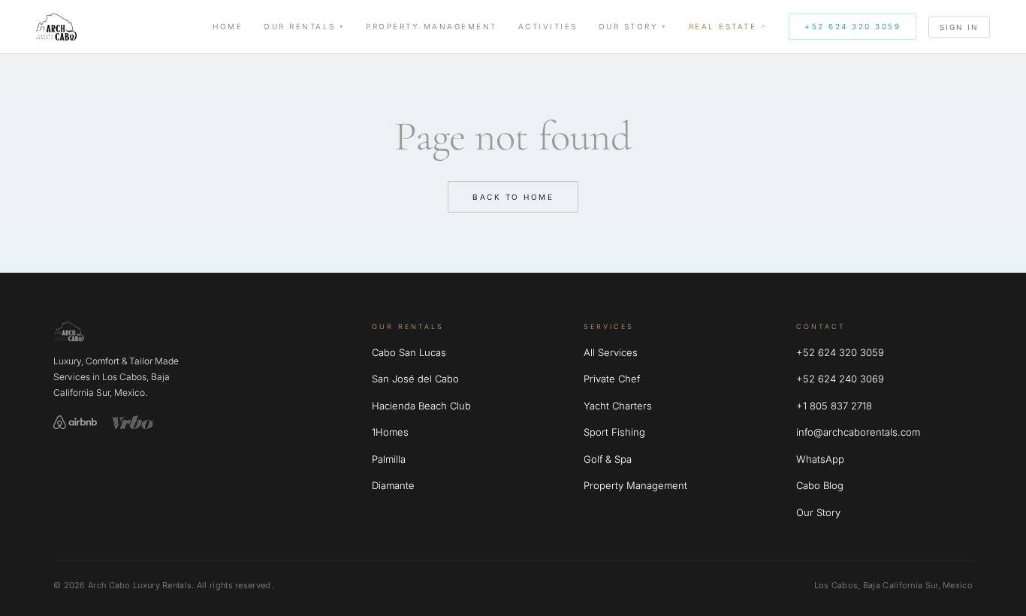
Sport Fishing (614, 432)
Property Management (431, 26)
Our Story (629, 26)
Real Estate (723, 26)
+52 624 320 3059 (852, 26)
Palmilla (389, 459)
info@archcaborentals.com (858, 432)
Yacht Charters (618, 406)
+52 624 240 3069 (840, 379)
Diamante (393, 485)
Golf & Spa (608, 459)
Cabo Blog (819, 485)
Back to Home (513, 196)
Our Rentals (300, 26)
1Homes (390, 432)
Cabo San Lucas (409, 352)
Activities (548, 26)
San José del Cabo (415, 379)
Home (228, 26)
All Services (611, 352)
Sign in (959, 27)
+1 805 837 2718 (834, 406)
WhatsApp (820, 459)
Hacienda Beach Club (421, 406)
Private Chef (612, 379)
